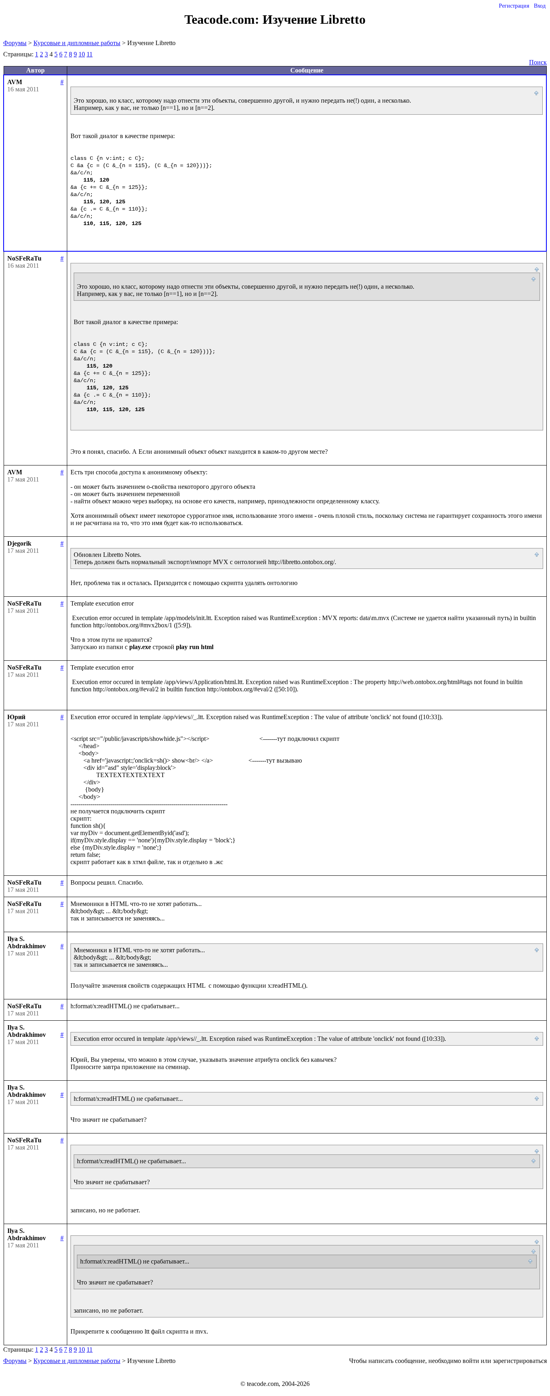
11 (90, 54)
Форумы (15, 42)
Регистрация (514, 6)
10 (82, 54)
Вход (540, 6)
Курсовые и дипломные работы (76, 42)
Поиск (538, 62)
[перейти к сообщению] (537, 93)
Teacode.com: (223, 19)
